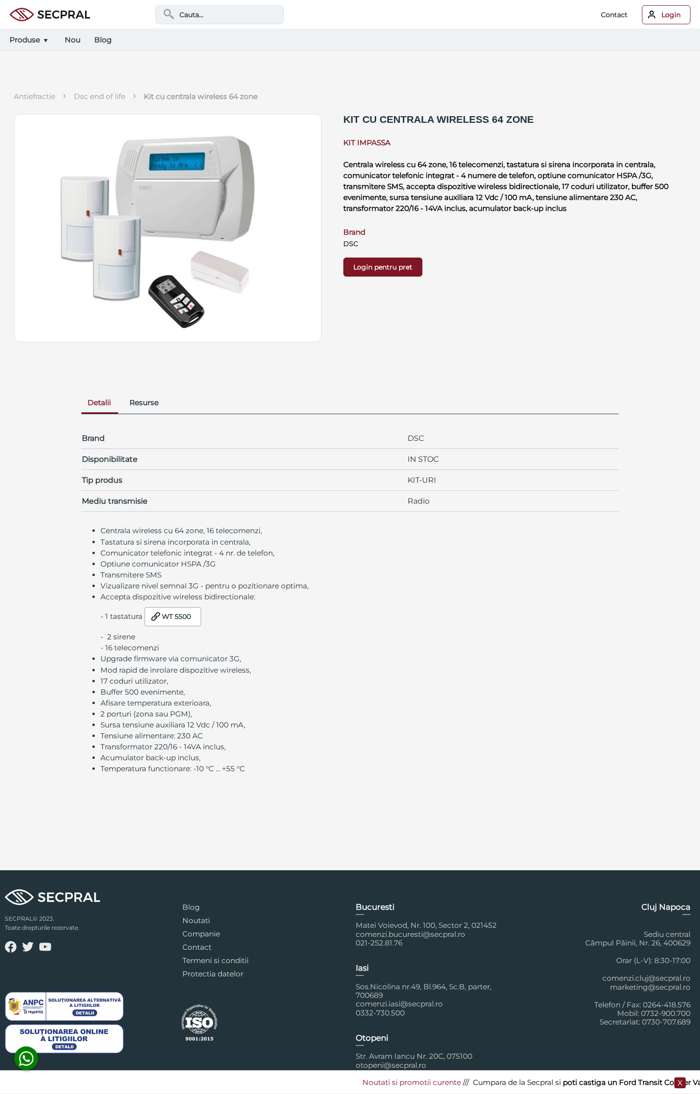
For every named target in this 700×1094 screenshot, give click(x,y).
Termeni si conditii (215, 960)
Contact (614, 14)
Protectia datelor (212, 973)
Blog (191, 907)
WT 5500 (176, 616)
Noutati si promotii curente (396, 1082)
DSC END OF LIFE (99, 96)
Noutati (196, 920)
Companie (201, 933)
